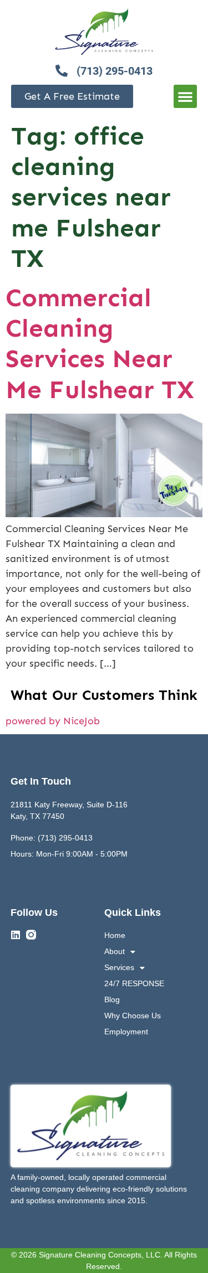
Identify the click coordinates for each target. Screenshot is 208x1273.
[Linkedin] (16, 935)
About (114, 951)
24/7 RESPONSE (134, 983)
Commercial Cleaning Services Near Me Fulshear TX (100, 343)
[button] (185, 96)
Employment (126, 1031)
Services (119, 967)
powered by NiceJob (53, 721)
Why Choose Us (132, 1015)
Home (114, 935)
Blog (112, 999)
